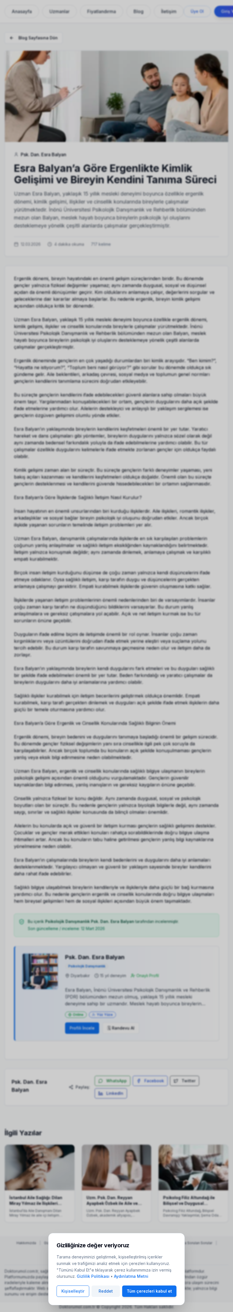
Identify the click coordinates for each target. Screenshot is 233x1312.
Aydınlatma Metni (131, 1276)
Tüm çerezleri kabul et (149, 1291)
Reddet (106, 1291)
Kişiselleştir (72, 1291)
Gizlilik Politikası (93, 1276)
